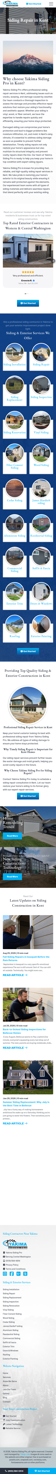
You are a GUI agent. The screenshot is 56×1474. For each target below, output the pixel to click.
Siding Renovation (11, 1305)
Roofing (6, 1354)
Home (5, 1373)
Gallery (6, 1393)
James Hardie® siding (12, 1326)
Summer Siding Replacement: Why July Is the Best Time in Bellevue (26, 1104)
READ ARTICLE (13, 975)
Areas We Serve (10, 1381)
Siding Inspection (11, 1301)
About (5, 1385)
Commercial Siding (11, 1338)
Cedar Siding (9, 1322)
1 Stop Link (25, 1454)
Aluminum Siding (10, 1330)
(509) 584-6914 (15, 1471)
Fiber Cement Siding (12, 1314)
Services (7, 1377)
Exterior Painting (10, 1358)
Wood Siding (8, 1318)
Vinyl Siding (8, 1310)
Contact (6, 1401)
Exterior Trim (8, 1346)
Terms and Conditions (15, 1269)
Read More (12, 836)
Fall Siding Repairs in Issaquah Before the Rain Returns (26, 958)
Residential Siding (11, 1334)
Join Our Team (9, 1389)
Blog (5, 1397)
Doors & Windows (10, 1350)
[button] (3, 261)
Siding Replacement (12, 1297)
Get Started (35, 3)
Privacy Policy (11, 1265)
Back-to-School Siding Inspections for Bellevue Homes (24, 1031)
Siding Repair (9, 1293)
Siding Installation (11, 1289)
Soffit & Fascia (9, 1342)
